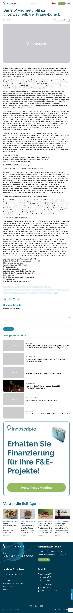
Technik (6, 577)
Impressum (57, 609)
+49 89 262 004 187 (47, 584)
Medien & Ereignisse (11, 586)
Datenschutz (66, 609)
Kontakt (62, 3)
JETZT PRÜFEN (44, 560)
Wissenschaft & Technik (12, 574)
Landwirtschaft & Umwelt (13, 583)
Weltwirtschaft (9, 580)
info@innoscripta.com (48, 590)
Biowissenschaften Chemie (61, 19)
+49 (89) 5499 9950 (47, 587)
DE (55, 3)
